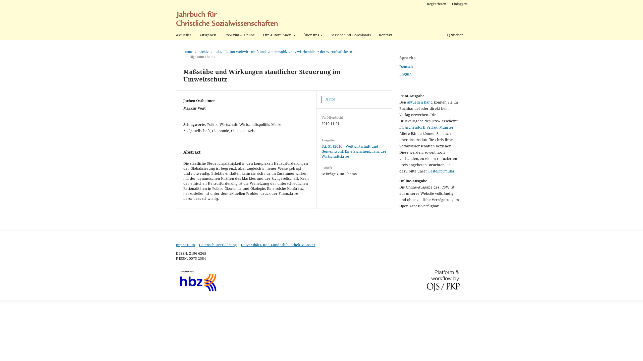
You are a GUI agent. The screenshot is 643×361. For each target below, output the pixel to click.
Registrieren (436, 4)
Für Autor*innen (277, 35)
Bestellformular (441, 171)
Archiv (203, 51)
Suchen (457, 35)
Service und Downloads (351, 35)
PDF (332, 99)
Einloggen (459, 4)
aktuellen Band (420, 102)
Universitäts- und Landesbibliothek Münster (278, 244)
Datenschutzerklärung (218, 244)
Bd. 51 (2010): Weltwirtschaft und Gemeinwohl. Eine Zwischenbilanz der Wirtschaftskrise (283, 51)
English (405, 74)
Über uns (311, 35)
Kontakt (385, 35)
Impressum (185, 244)
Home (188, 51)
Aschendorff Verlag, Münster (429, 127)
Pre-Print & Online (239, 35)
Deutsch (406, 66)
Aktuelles (183, 35)
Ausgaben (207, 35)
